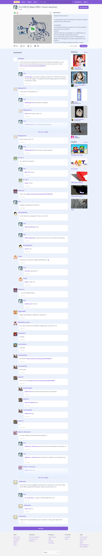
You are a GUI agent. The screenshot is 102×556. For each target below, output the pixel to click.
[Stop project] (17, 13)
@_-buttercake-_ (30, 498)
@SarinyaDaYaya (30, 227)
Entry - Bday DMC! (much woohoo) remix (80, 85)
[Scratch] (16, 2)
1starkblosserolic (78, 69)
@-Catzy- (27, 271)
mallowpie (21, 58)
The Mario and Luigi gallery (77, 155)
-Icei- (21, 9)
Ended (76, 102)
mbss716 (20, 377)
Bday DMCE (77, 68)
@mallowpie (28, 77)
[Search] (41, 2)
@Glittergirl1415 (29, 102)
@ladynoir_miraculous (31, 446)
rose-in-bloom (22, 344)
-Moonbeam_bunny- (24, 322)
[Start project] (14, 13)
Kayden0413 (22, 333)
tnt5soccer (21, 190)
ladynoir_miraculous (24, 432)
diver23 (76, 86)
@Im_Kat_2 (28, 172)
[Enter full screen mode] (50, 13)
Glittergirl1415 (22, 88)
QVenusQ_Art (77, 103)
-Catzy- (20, 256)
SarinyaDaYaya (22, 212)
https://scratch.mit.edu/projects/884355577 (39, 359)
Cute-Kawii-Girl (22, 355)
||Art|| (72, 210)
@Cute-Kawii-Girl (30, 402)
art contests (74, 169)
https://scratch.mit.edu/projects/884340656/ (42, 380)
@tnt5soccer (28, 304)
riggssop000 (22, 311)
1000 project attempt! (77, 182)
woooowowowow (79, 119)
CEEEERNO (77, 137)
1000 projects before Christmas (77, 196)
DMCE (76, 136)
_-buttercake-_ (22, 481)
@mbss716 (28, 391)
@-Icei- (27, 113)
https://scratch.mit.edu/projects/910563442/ (39, 194)
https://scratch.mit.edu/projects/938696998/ (32, 66)
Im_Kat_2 (21, 158)
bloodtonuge (77, 120)
